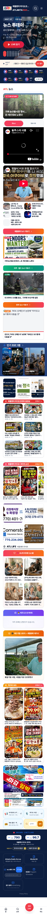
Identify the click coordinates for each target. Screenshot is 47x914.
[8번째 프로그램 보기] (16, 54)
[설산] (23, 388)
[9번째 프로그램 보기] (18, 54)
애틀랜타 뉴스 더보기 (22, 231)
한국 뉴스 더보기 (22, 305)
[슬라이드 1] (33, 98)
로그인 (40, 79)
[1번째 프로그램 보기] (4, 54)
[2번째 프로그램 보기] (7, 54)
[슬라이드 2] (36, 98)
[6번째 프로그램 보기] (13, 54)
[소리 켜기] (41, 160)
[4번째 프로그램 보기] (10, 54)
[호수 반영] (37, 388)
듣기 (41, 64)
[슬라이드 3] (38, 98)
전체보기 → (38, 401)
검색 (40, 824)
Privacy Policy (23, 893)
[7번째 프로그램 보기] (15, 54)
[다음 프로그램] (43, 38)
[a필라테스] (34, 513)
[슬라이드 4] (40, 98)
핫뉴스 (14, 123)
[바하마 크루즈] (23, 786)
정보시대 (33, 123)
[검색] (35, 8)
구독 (20, 869)
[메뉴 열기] (41, 8)
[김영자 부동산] (9, 388)
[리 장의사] (13, 513)
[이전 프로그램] (3, 38)
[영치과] (34, 533)
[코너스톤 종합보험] (13, 533)
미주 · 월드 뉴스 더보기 (22, 268)
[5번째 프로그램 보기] (12, 54)
